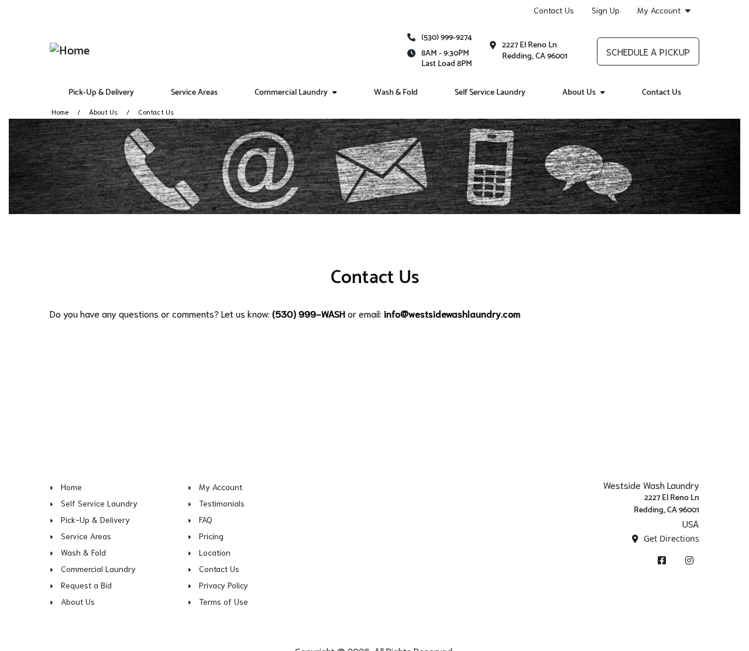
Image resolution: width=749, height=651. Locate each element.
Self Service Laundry (490, 92)
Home (59, 111)
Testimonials (222, 503)
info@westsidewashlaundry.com (452, 313)
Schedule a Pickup (648, 51)
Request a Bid (86, 585)
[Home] (70, 51)
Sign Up (606, 10)
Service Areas (194, 92)
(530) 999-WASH (308, 313)
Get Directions (670, 538)
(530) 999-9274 (446, 37)
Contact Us (554, 10)
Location (215, 552)
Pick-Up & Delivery (101, 92)
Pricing (211, 536)
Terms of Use (223, 601)
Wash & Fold (396, 92)
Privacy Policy (223, 585)
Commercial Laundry (291, 92)
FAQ (205, 519)
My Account (659, 10)
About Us (579, 92)
